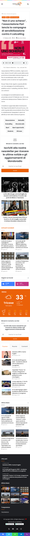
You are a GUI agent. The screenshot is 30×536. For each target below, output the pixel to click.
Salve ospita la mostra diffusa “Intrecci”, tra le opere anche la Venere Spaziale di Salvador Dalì (7, 265)
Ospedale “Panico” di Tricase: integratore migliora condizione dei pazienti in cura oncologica (19, 373)
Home (4, 13)
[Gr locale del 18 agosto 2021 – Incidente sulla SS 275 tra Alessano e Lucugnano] (6, 362)
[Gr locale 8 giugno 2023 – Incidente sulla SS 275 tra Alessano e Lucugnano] (6, 392)
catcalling (9, 124)
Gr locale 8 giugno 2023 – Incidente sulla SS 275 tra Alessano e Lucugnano (20, 391)
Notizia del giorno (11, 13)
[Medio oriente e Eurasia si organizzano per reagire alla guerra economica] (15, 500)
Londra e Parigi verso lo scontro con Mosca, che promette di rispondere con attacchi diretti (22, 265)
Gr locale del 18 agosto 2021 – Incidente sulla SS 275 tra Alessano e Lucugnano (19, 362)
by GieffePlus (18, 522)
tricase (20, 131)
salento (10, 131)
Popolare (5, 346)
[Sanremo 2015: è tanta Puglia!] (6, 354)
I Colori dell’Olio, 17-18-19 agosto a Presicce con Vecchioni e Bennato (19, 383)
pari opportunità (18, 127)
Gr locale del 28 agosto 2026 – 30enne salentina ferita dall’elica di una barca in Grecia (22, 244)
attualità (21, 120)
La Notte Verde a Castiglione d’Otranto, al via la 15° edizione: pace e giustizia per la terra (7, 244)
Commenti (25, 346)
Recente (14, 346)
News (7, 17)
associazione (10, 120)
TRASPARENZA (5, 512)
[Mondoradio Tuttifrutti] (13, 4)
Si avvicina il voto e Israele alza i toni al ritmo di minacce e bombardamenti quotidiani (22, 442)
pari (8, 127)
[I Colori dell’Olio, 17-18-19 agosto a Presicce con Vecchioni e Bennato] (6, 384)
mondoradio (20, 124)
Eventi (3, 17)
